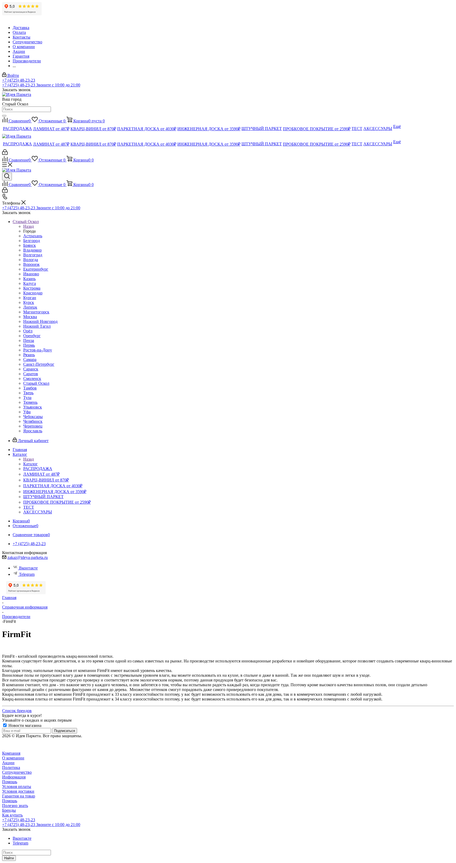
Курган (29, 297)
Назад (28, 226)
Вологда (30, 259)
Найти (9, 858)
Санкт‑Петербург (38, 364)
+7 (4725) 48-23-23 (18, 80)
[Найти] (4, 116)
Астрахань (32, 236)
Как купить (12, 815)
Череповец (32, 426)
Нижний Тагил (37, 326)
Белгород (31, 240)
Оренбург (32, 335)
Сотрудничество (17, 772)
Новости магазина (24, 725)
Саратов (30, 374)
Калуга (29, 283)
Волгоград (32, 255)
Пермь (29, 345)
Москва (30, 316)
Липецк (30, 307)
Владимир (32, 250)
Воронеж (31, 264)
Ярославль (32, 431)
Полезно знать (15, 805)
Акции (8, 762)
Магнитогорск (36, 312)
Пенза (28, 340)
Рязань (29, 354)
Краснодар (32, 293)
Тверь (28, 393)
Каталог (30, 464)
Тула (27, 397)
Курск (28, 302)
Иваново (31, 274)
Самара (29, 359)
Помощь (9, 782)
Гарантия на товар (18, 796)
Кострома (31, 288)
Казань (29, 278)
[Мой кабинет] (5, 153)
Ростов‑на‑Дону (37, 350)
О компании (13, 758)
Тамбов (30, 388)
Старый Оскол (36, 383)
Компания (11, 753)
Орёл (27, 331)
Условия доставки (18, 791)
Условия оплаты (16, 786)
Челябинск (32, 421)
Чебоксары (33, 416)
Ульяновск (32, 407)
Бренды (9, 810)
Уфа (27, 412)
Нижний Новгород (40, 321)
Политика (11, 767)
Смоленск (32, 378)
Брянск (29, 245)
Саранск (30, 369)
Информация (14, 777)
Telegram (27, 574)
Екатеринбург (35, 269)
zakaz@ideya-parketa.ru (27, 557)
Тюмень (30, 402)
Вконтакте (28, 568)
